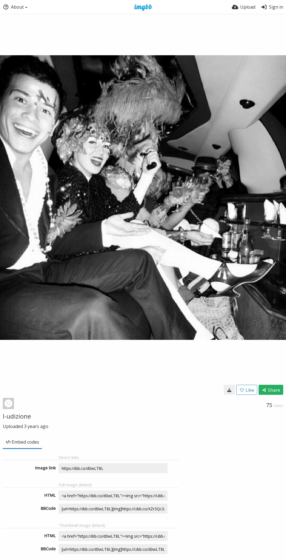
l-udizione (17, 416)
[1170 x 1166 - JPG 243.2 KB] (229, 390)
